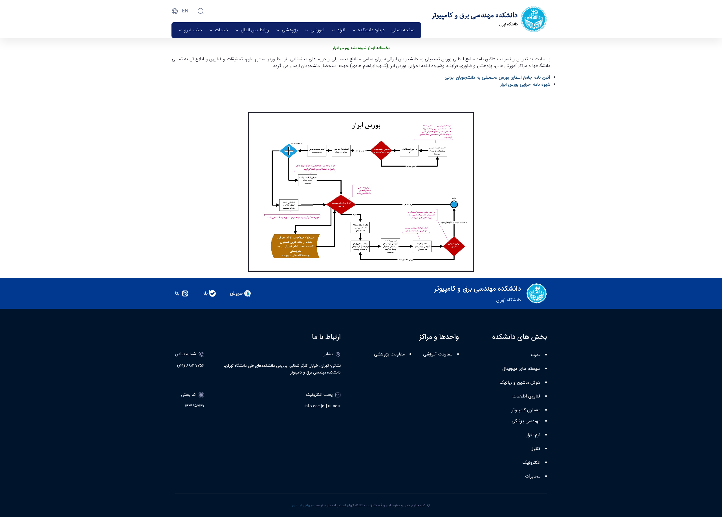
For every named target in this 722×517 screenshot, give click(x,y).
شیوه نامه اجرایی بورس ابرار (525, 84)
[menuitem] (403, 30)
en (185, 11)
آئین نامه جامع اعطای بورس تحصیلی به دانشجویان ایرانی (497, 77)
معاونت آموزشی (437, 354)
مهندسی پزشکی (526, 421)
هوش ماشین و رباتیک (520, 382)
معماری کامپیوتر (525, 410)
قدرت (535, 355)
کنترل (535, 449)
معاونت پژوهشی (389, 354)
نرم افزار (533, 435)
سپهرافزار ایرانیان (303, 505)
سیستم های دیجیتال (521, 369)
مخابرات (532, 476)
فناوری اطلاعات (526, 396)
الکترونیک (531, 463)
